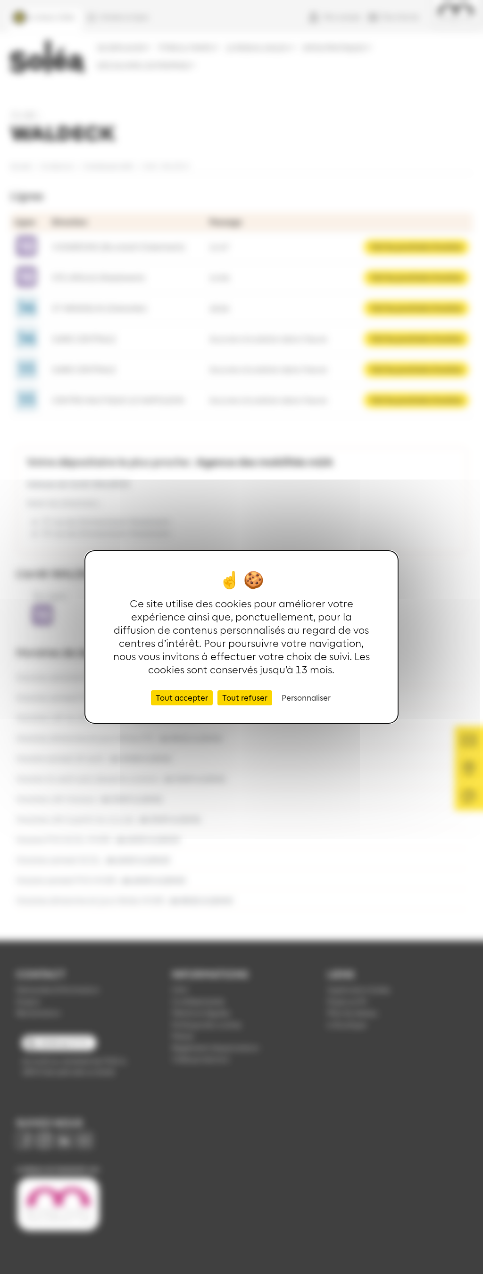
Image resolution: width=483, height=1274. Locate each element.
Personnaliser (306, 698)
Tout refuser (244, 698)
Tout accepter (182, 698)
